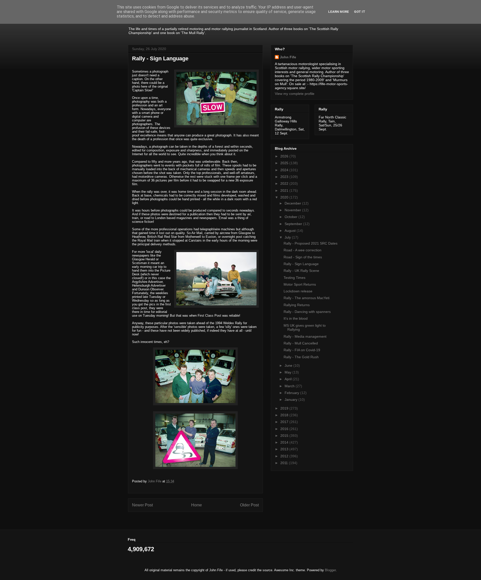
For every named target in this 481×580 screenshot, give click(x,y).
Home (196, 505)
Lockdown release (298, 291)
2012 (284, 456)
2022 (284, 183)
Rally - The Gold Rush (301, 357)
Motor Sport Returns (300, 284)
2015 (284, 436)
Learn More (338, 12)
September (294, 224)
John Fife (288, 57)
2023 (284, 177)
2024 (284, 170)
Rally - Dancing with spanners (307, 312)
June (289, 365)
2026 (284, 156)
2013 (284, 449)
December (293, 203)
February (292, 393)
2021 (284, 190)
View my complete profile (294, 94)
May (288, 372)
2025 (284, 163)
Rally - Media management (305, 336)
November (293, 210)
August (291, 231)
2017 (284, 422)
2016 (284, 429)
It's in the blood (296, 318)
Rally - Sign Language (301, 264)
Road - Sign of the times (303, 257)
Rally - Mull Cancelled (301, 343)
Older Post (249, 505)
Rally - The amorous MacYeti (306, 298)
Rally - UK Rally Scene (301, 271)
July (288, 237)
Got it (359, 12)
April (289, 379)
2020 (284, 197)
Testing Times (294, 278)
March (290, 386)
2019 (284, 408)
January (291, 400)
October (291, 217)
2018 (284, 415)
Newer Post (142, 505)
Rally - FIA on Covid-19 (302, 350)
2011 (284, 463)
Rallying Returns (297, 305)
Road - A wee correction (302, 250)
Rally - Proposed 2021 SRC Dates (310, 243)
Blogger (330, 570)
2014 (284, 442)
